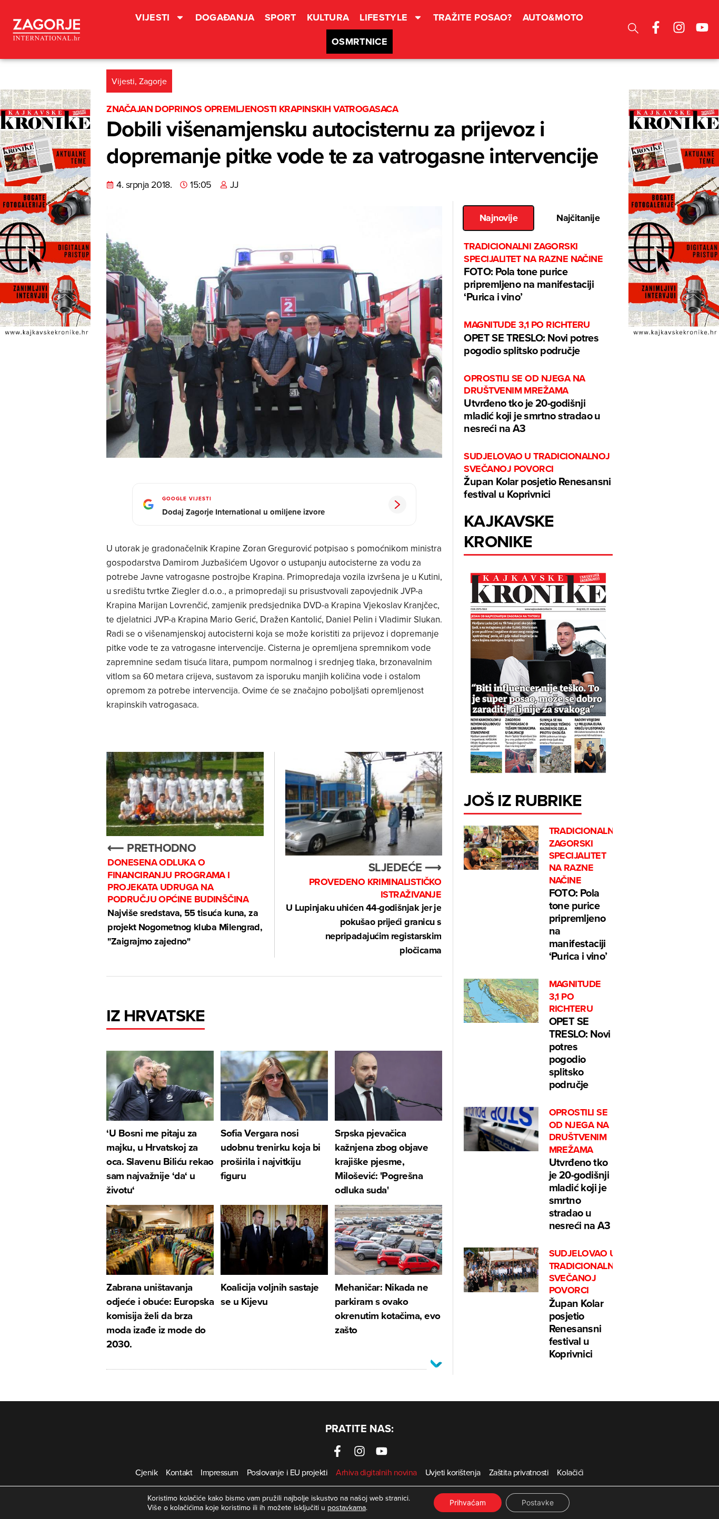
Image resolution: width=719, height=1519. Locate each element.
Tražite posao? (472, 17)
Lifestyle (383, 17)
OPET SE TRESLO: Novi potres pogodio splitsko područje (531, 338)
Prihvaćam (468, 1502)
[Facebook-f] (656, 27)
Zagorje (153, 81)
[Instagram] (679, 27)
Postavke (538, 1502)
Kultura (328, 17)
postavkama (346, 1507)
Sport (280, 17)
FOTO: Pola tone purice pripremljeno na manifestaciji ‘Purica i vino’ (533, 272)
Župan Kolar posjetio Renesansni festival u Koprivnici (537, 475)
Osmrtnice (359, 41)
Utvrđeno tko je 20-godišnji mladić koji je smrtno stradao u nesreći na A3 (532, 404)
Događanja (224, 17)
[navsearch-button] (633, 29)
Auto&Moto (553, 17)
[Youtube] (702, 27)
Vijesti (152, 17)
